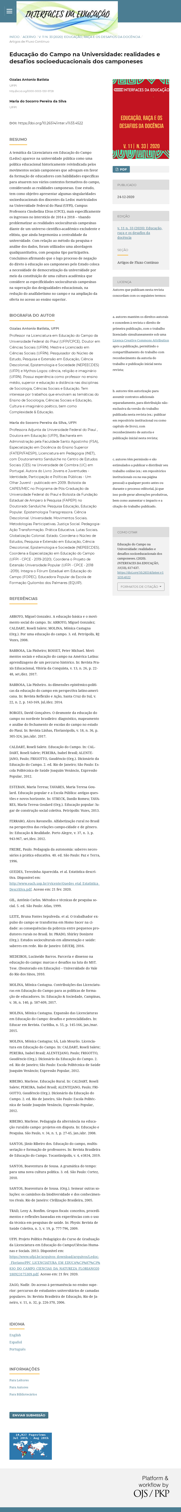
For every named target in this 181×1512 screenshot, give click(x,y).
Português (17, 1349)
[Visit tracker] (30, 1458)
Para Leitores (19, 1380)
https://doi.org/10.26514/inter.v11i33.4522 (50, 123)
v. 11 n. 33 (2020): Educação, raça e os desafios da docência (89, 37)
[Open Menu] (9, 11)
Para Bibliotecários (23, 1394)
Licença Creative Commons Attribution (141, 340)
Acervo (29, 37)
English (15, 1335)
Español (15, 1342)
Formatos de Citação (139, 586)
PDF (123, 169)
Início (14, 37)
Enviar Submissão (28, 1415)
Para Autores (18, 1387)
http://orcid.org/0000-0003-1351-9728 (31, 91)
